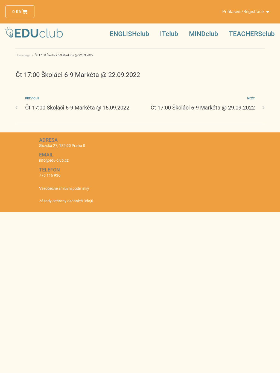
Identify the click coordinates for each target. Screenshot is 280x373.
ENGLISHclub (129, 34)
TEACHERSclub (252, 34)
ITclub (169, 34)
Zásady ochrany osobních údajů (66, 201)
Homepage (23, 55)
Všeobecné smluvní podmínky (64, 188)
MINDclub (203, 34)
